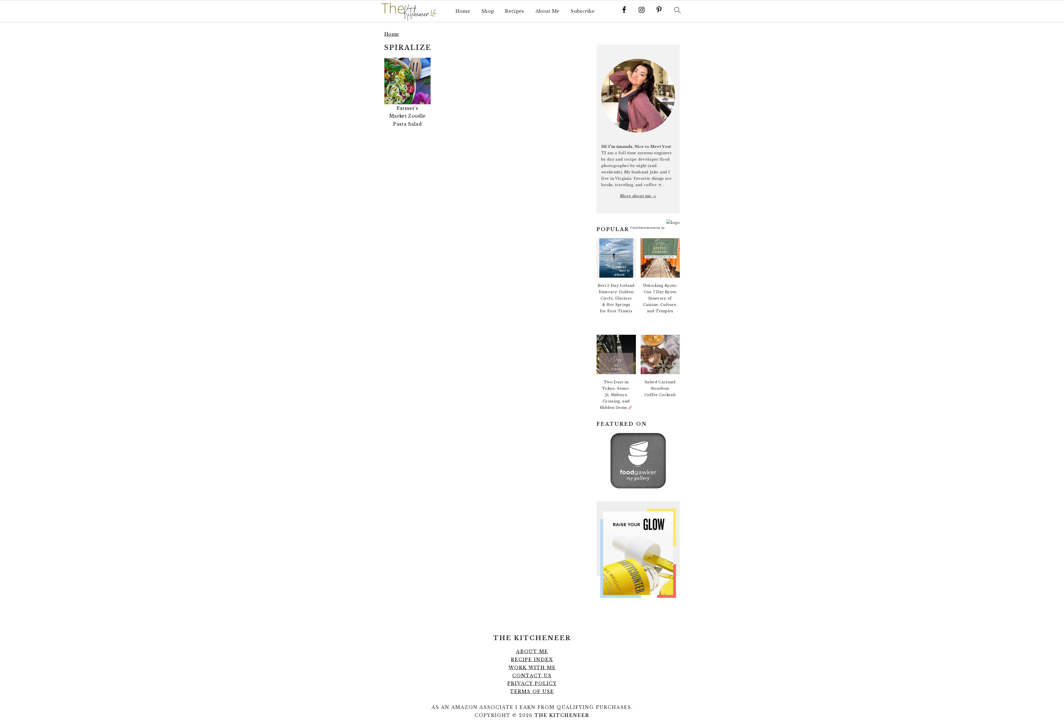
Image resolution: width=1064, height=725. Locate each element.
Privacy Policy (532, 683)
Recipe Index (532, 659)
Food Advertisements (645, 227)
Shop (487, 11)
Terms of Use (532, 691)
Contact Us (532, 675)
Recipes (514, 11)
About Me (547, 11)
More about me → (638, 196)
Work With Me (532, 667)
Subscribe (583, 11)
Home (463, 11)
